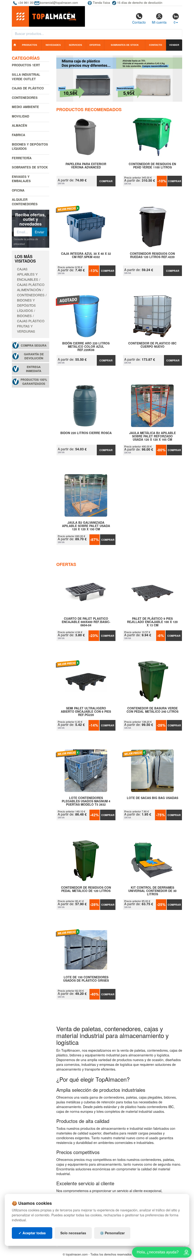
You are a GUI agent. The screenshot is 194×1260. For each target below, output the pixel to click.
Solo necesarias (73, 1233)
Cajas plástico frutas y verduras (30, 326)
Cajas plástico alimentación (30, 287)
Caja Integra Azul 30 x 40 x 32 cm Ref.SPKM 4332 (86, 255)
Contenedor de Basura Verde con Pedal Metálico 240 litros (152, 710)
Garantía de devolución (34, 356)
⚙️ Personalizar (112, 1233)
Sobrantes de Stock (30, 167)
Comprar (106, 181)
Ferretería (21, 158)
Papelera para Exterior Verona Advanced (86, 165)
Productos (29, 45)
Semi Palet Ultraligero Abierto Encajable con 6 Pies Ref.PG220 (86, 711)
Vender (174, 45)
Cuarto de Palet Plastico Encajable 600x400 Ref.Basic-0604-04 (86, 622)
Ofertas (95, 45)
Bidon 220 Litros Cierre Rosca (86, 433)
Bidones (24, 315)
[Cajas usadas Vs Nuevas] (119, 78)
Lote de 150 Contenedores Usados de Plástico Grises (86, 979)
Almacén (19, 125)
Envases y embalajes (21, 178)
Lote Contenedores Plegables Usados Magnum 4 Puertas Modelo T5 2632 (86, 801)
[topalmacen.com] (48, 16)
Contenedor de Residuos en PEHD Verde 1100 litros (152, 165)
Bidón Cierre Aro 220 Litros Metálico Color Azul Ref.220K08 (86, 347)
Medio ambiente (25, 107)
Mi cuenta (159, 22)
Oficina (18, 190)
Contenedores (25, 97)
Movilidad (20, 116)
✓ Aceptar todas (32, 1232)
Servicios (75, 45)
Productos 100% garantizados (34, 382)
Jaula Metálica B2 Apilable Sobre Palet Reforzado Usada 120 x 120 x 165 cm (152, 436)
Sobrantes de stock (125, 45)
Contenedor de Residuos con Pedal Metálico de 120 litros (86, 889)
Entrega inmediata (33, 369)
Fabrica (18, 135)
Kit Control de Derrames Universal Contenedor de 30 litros (152, 891)
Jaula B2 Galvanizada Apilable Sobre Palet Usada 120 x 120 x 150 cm (86, 526)
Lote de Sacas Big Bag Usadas (152, 798)
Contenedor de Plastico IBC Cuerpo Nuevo (152, 345)
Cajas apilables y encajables (27, 274)
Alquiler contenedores (25, 201)
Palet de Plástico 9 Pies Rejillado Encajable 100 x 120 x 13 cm (152, 622)
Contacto (139, 22)
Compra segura (34, 345)
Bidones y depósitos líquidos (30, 146)
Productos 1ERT (26, 65)
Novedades (53, 45)
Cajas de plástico (28, 88)
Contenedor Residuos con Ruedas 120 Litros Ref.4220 (152, 255)
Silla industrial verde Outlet (26, 76)
